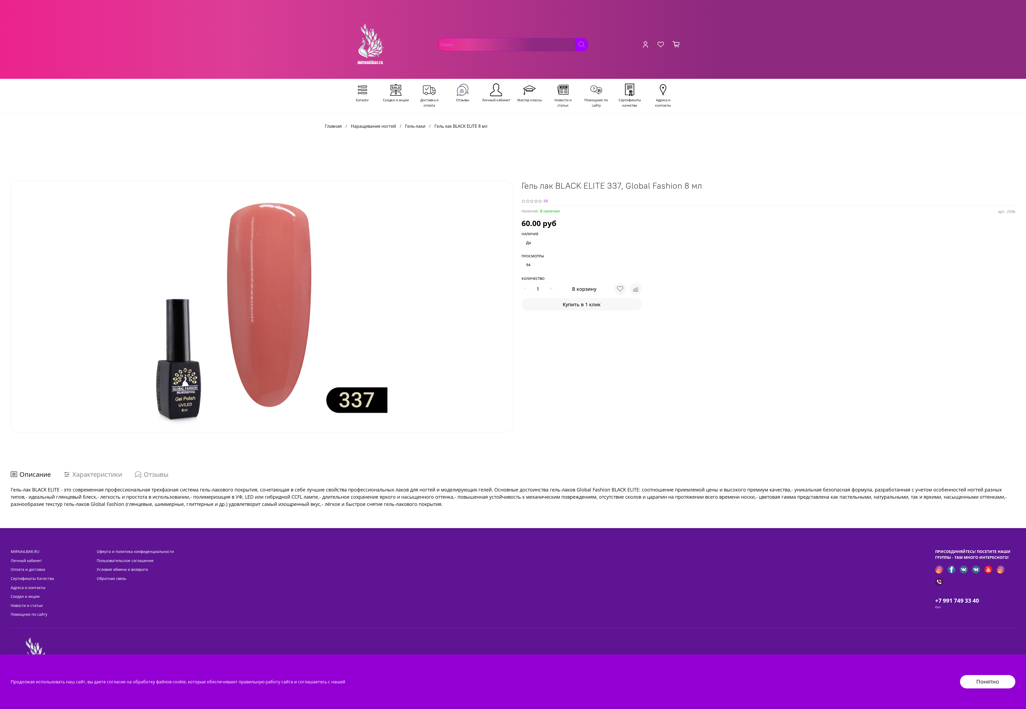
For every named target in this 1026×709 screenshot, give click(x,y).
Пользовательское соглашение (125, 560)
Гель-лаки (415, 126)
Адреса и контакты (28, 587)
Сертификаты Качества (32, 578)
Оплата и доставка (28, 569)
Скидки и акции (25, 596)
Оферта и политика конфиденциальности (135, 551)
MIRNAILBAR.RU (25, 551)
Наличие (530, 234)
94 (528, 264)
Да (528, 242)
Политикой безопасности (373, 682)
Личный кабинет (26, 560)
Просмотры (533, 256)
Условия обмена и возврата (122, 569)
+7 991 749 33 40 (957, 600)
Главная (333, 126)
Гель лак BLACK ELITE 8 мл (460, 126)
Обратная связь (111, 578)
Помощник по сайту (29, 614)
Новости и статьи (27, 605)
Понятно (987, 681)
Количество (533, 279)
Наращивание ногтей (373, 126)
